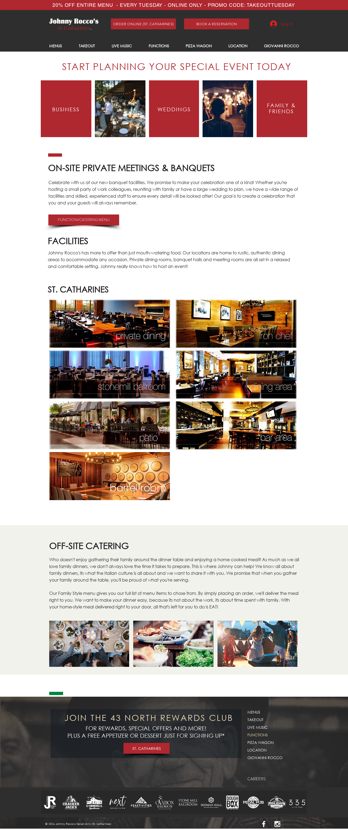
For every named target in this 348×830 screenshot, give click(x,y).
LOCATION (256, 750)
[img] (236, 375)
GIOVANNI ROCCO (264, 757)
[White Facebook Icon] (264, 824)
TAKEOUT (255, 719)
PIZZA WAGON (260, 742)
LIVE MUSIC (257, 727)
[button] (89, 644)
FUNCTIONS (257, 734)
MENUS (253, 712)
